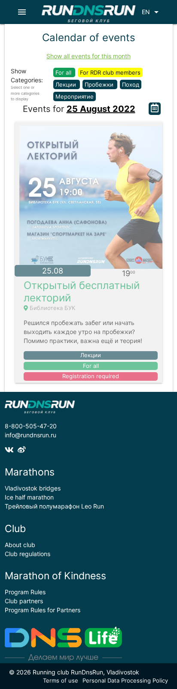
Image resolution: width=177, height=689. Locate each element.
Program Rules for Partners (42, 610)
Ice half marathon (29, 497)
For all (64, 72)
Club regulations (27, 553)
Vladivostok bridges (33, 488)
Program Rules (25, 592)
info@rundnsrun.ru (30, 435)
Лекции (66, 84)
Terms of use (60, 680)
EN (152, 12)
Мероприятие (74, 96)
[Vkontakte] (11, 450)
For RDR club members (110, 72)
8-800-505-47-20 (31, 426)
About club (20, 544)
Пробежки (100, 84)
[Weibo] (23, 450)
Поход (130, 84)
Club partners (24, 601)
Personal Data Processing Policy (125, 680)
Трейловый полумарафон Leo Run (54, 506)
